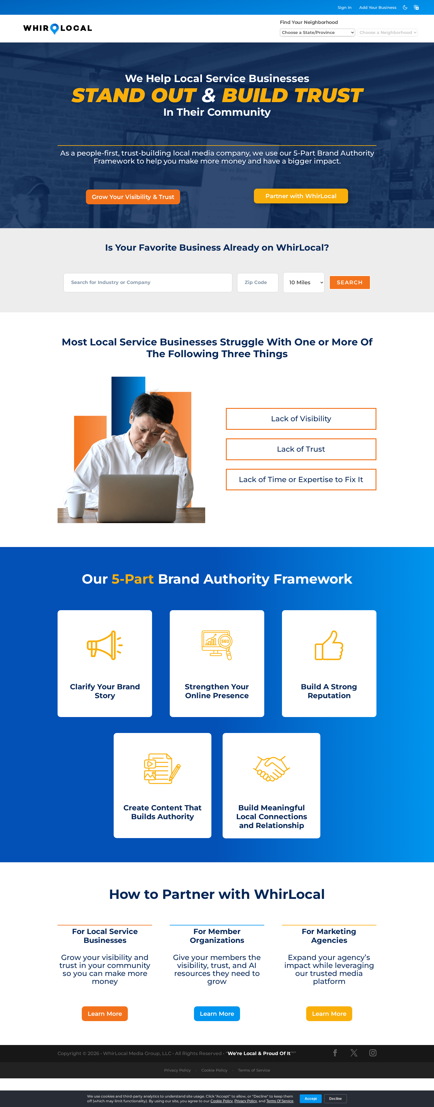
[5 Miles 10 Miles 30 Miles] (303, 282)
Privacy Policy (177, 1070)
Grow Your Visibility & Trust (133, 196)
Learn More (105, 1013)
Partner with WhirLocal (301, 196)
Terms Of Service (279, 1101)
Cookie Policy (214, 1070)
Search (350, 282)
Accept (311, 1099)
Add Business (378, 7)
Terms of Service (254, 1070)
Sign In (345, 7)
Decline (335, 1099)
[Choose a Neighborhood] (388, 32)
